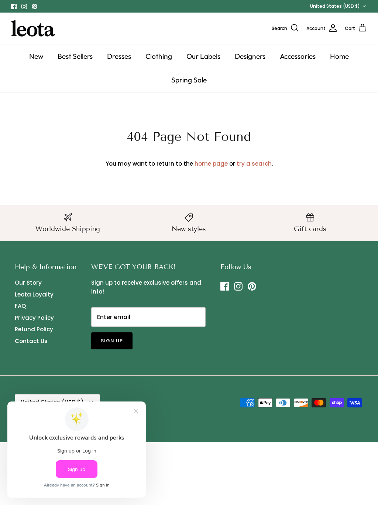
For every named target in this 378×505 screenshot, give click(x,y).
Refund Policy (34, 329)
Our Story (28, 283)
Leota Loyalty (34, 294)
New (36, 56)
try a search (254, 163)
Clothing (158, 56)
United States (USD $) (335, 6)
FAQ (20, 306)
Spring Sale (189, 79)
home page (211, 163)
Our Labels (203, 56)
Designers (250, 56)
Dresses (119, 56)
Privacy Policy (34, 318)
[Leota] (33, 28)
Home (339, 56)
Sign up (112, 340)
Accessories (298, 56)
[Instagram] (24, 6)
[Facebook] (14, 6)
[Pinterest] (34, 6)
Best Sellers (75, 56)
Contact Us (31, 341)
